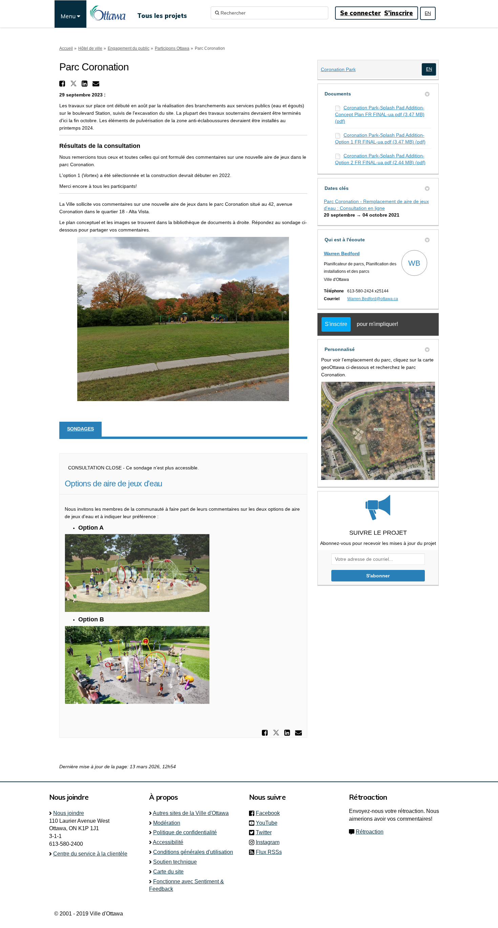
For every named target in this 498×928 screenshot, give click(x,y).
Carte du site (168, 872)
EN (428, 13)
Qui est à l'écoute (345, 239)
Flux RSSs (269, 852)
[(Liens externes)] (429, 69)
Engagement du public (128, 48)
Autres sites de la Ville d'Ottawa (191, 813)
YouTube (269, 823)
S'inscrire (398, 13)
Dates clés (337, 188)
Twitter (266, 832)
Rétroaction (369, 832)
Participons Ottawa (172, 48)
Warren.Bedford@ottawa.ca (372, 298)
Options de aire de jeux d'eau (113, 483)
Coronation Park (338, 69)
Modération (166, 823)
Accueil (66, 48)
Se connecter (360, 13)
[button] (63, 83)
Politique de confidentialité (185, 832)
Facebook (270, 813)
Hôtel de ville (90, 48)
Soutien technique (175, 862)
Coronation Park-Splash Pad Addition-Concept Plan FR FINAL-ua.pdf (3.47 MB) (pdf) (379, 114)
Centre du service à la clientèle (90, 854)
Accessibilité (168, 842)
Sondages (80, 429)
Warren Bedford (342, 253)
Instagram (270, 842)
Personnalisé (340, 349)
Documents (338, 93)
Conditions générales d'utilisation (193, 852)
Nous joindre (68, 813)
